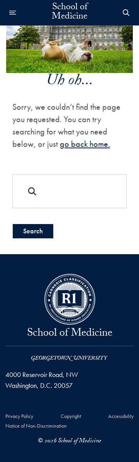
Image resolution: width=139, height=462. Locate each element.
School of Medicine (69, 12)
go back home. (85, 143)
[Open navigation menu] (12, 12)
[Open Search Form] (126, 12)
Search (33, 230)
